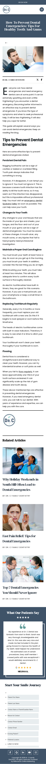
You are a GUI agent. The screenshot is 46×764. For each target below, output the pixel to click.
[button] (23, 2)
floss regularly (25, 371)
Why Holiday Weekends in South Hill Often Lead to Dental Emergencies (20, 484)
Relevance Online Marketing (24, 761)
